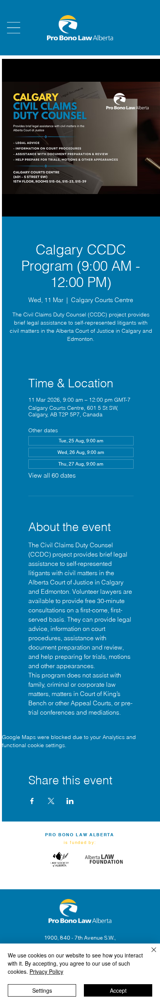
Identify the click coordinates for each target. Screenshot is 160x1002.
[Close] (149, 954)
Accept (118, 990)
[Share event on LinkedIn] (70, 801)
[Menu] (13, 27)
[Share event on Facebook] (32, 801)
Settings (42, 990)
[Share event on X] (51, 801)
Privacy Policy (46, 971)
